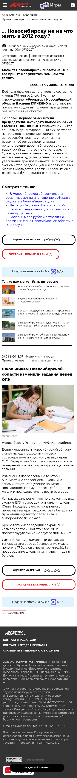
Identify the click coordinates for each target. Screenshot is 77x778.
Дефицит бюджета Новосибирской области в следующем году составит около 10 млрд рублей (39, 209)
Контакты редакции (19, 640)
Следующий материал (37, 768)
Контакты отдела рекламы (25, 645)
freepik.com (10, 436)
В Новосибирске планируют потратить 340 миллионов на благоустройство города (43, 324)
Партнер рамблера (35, 760)
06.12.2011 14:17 (11, 15)
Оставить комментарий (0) (30, 254)
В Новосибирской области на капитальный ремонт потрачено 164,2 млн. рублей (43, 336)
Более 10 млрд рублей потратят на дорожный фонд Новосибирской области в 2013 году (39, 221)
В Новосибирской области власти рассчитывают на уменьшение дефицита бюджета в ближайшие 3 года (38, 197)
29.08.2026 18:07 (12, 356)
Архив (23, 56)
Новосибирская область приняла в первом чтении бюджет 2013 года (43, 288)
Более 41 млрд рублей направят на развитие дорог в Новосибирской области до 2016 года (45, 312)
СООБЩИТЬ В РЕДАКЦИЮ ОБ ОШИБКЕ (31, 650)
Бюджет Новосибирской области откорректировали (37, 300)
